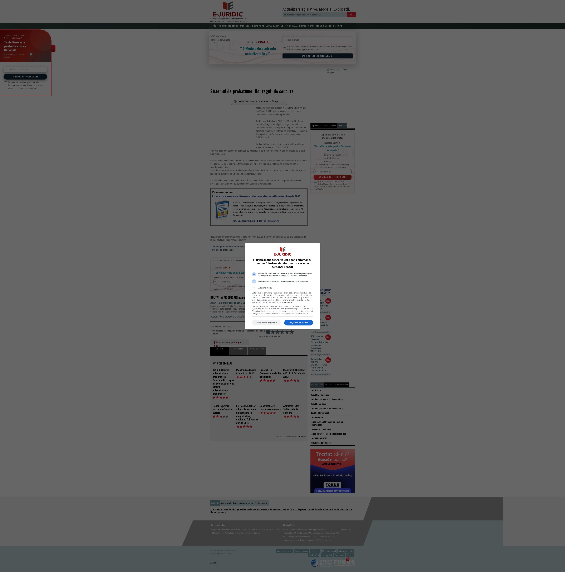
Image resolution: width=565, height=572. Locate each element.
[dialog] (282, 286)
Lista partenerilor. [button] (286, 302)
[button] (282, 288)
